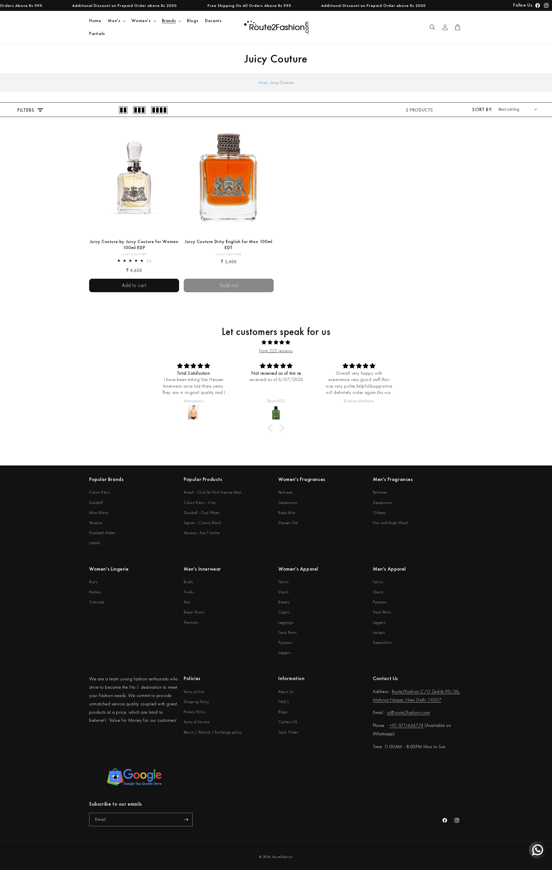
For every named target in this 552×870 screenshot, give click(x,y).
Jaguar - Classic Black (202, 522)
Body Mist (286, 512)
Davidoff (96, 502)
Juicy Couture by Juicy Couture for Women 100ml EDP (134, 245)
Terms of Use (194, 691)
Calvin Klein (99, 492)
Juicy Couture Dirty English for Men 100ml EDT (229, 245)
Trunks (189, 591)
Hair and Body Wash (390, 522)
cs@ (390, 712)
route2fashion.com (412, 712)
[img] (276, 342)
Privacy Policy (195, 711)
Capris (284, 612)
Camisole (97, 602)
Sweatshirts (382, 642)
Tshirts (283, 581)
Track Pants (287, 632)
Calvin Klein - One (200, 502)
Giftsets (379, 512)
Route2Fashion (283, 857)
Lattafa (94, 542)
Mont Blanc (99, 512)
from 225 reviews (276, 351)
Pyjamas (285, 642)
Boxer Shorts (194, 612)
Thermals (191, 622)
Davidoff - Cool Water (202, 512)
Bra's (93, 581)
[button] (116, 20)
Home (262, 82)
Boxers (284, 602)
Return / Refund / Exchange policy (213, 732)
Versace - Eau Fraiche (202, 532)
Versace (95, 522)
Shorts (283, 591)
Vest (187, 602)
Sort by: (482, 109)
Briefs (188, 581)
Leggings (285, 622)
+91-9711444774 (406, 725)
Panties (95, 591)
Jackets (379, 632)
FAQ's (283, 701)
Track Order (288, 732)
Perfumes (285, 492)
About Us (286, 691)
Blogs (283, 711)
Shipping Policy (196, 701)
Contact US (288, 721)
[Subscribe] (186, 819)
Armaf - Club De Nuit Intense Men (212, 492)
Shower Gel (288, 522)
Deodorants (287, 502)
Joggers (284, 652)
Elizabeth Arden (102, 532)
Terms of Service (197, 721)
